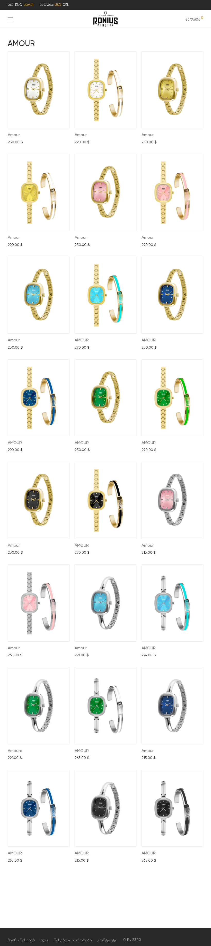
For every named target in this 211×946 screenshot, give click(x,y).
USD (58, 5)
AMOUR (82, 340)
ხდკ (44, 940)
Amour (14, 134)
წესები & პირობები (73, 940)
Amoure (15, 750)
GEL (66, 5)
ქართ (28, 5)
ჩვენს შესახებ (21, 940)
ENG (18, 5)
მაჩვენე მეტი (18, 142)
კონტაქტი (107, 940)
